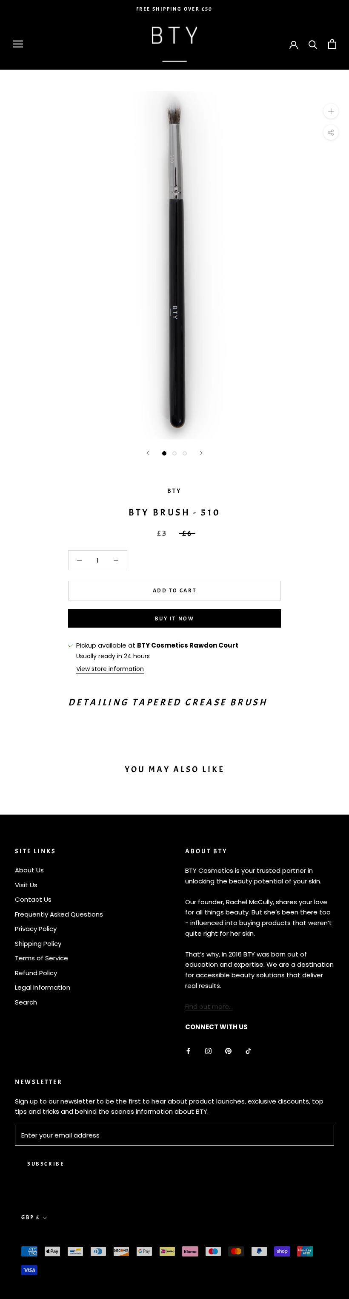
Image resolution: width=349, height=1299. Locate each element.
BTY (174, 491)
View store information (110, 669)
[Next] (201, 453)
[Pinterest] (228, 1050)
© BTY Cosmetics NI (55, 1237)
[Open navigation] (18, 44)
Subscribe (45, 1163)
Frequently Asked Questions (59, 914)
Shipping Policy (38, 943)
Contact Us (33, 899)
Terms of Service (41, 958)
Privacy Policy (36, 928)
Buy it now (175, 618)
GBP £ (30, 1217)
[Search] (313, 44)
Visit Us (26, 884)
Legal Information (42, 987)
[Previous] (147, 453)
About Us (29, 870)
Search (26, 1002)
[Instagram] (208, 1050)
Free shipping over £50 (174, 9)
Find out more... (209, 1006)
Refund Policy (36, 972)
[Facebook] (188, 1050)
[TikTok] (248, 1050)
